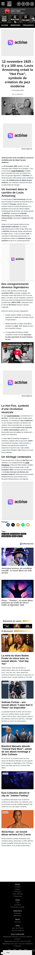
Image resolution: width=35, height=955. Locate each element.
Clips (17, 902)
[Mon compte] (32, 4)
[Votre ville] (19, 4)
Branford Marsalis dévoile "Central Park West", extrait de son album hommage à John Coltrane (16, 750)
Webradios (15, 25)
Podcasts (17, 913)
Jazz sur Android (17, 930)
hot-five (20, 536)
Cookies (4, 953)
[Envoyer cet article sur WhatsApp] (22, 526)
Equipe (17, 889)
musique (23, 534)
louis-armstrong (14, 534)
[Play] (3, 17)
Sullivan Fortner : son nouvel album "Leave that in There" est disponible (17, 705)
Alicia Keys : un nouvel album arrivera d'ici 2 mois (16, 833)
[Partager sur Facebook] (7, 526)
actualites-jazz (6, 536)
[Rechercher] (28, 4)
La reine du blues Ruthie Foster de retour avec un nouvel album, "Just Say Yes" (15, 659)
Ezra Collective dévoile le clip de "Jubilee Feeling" (15, 794)
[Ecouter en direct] (23, 4)
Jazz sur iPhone (17, 928)
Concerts (17, 905)
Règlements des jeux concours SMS (17, 941)
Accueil (4, 25)
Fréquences (28, 25)
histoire (14, 536)
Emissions (17, 891)
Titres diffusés (17, 894)
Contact (18, 887)
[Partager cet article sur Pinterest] (17, 526)
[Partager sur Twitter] (12, 526)
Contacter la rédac (17, 907)
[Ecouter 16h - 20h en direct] (17, 626)
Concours (17, 922)
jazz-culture (5, 534)
